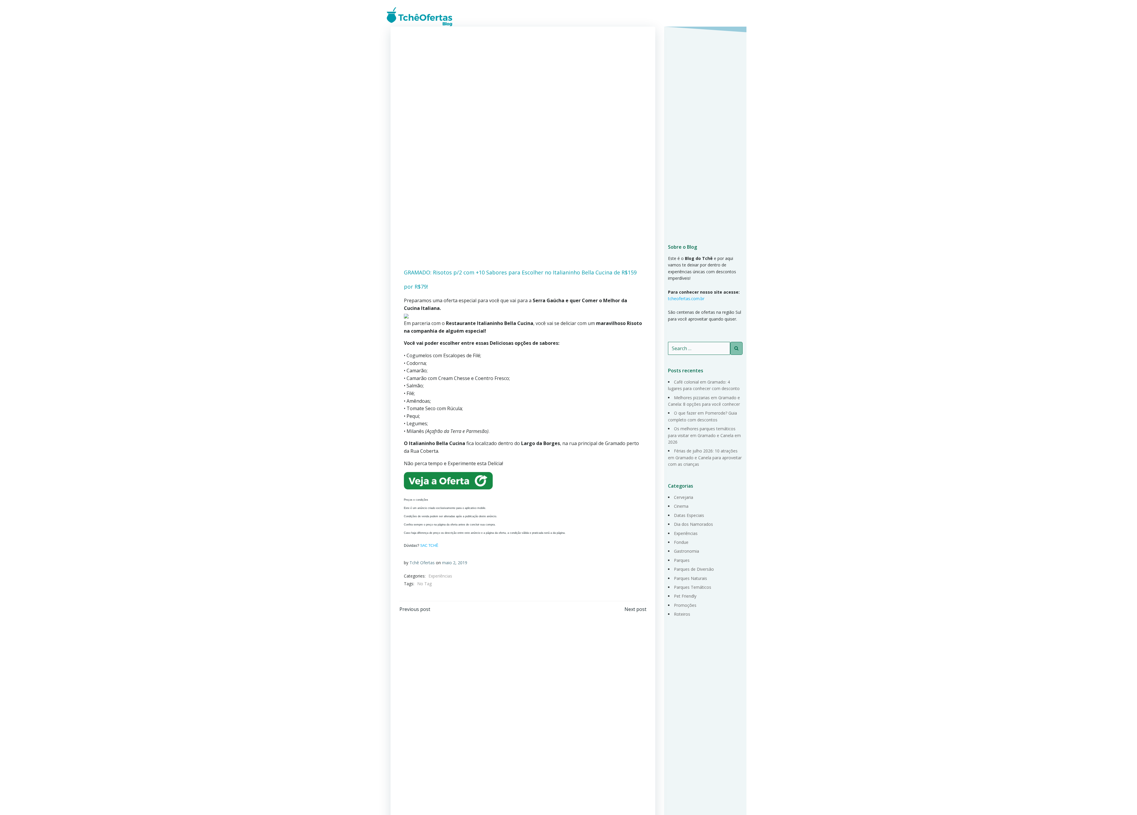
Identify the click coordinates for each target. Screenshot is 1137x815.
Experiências (440, 576)
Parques (682, 560)
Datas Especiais (689, 515)
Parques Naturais (690, 578)
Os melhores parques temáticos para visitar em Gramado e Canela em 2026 (704, 435)
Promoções (685, 605)
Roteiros (682, 614)
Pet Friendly (685, 596)
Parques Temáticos (692, 587)
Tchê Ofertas (422, 562)
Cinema (681, 506)
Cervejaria (683, 497)
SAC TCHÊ (429, 546)
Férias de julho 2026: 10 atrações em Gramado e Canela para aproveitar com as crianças (705, 457)
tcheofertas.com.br (686, 298)
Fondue (681, 542)
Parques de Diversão (694, 569)
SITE (740, 16)
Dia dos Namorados (693, 524)
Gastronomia (686, 551)
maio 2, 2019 (454, 562)
